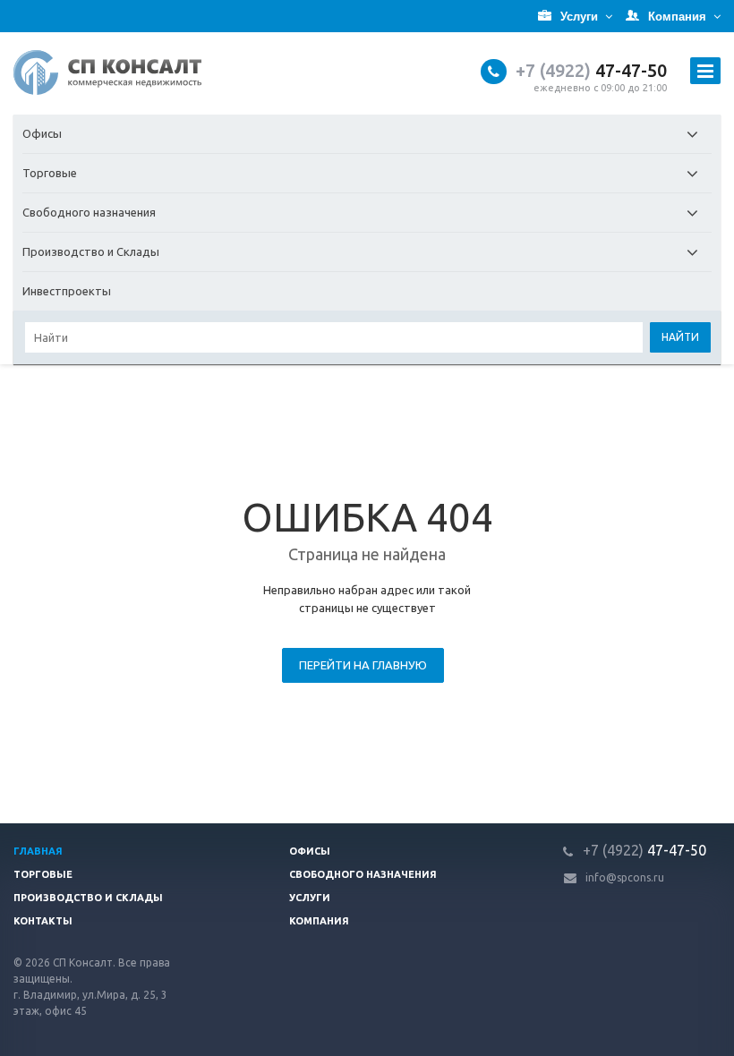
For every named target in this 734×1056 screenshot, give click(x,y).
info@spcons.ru (624, 877)
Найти (680, 337)
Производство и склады (88, 897)
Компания (319, 920)
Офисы (42, 133)
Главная (38, 851)
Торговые (49, 172)
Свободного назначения (89, 212)
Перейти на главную (363, 665)
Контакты (43, 920)
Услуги (309, 897)
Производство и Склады (90, 251)
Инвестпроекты (66, 291)
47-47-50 (591, 70)
